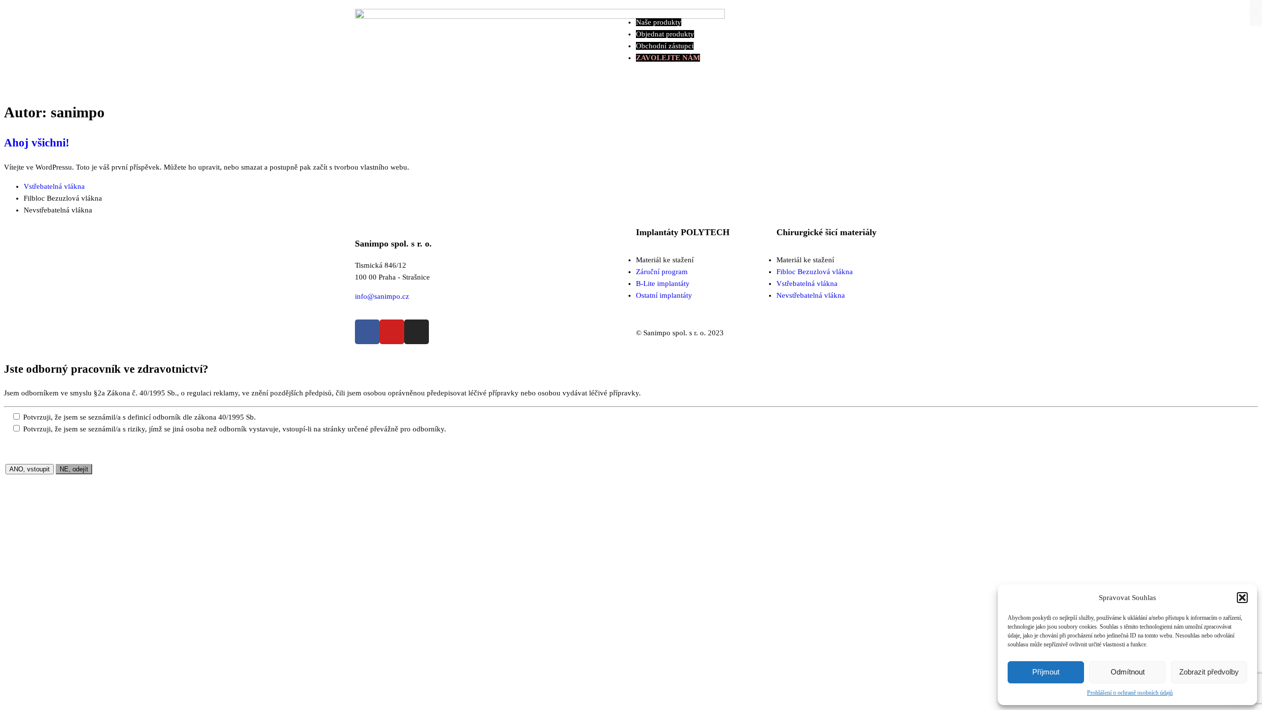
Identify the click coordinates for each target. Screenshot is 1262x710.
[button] (1242, 598)
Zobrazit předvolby (1209, 672)
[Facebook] (367, 332)
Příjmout (1045, 672)
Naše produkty (658, 22)
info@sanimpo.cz (382, 296)
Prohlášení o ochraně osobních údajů (1130, 692)
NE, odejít (74, 469)
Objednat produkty (665, 34)
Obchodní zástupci (665, 46)
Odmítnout (1128, 672)
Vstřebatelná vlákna (54, 186)
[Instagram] (416, 332)
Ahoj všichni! (37, 143)
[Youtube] (392, 332)
